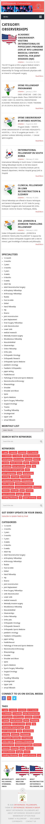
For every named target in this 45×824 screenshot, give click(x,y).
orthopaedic (25, 477)
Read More (39, 76)
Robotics (6, 491)
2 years (6, 264)
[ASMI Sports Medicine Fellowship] (22, 771)
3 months (7, 268)
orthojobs (15, 477)
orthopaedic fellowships (11, 480)
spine (22, 491)
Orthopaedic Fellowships (25, 805)
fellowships (7, 466)
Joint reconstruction (11, 316)
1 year (5, 452)
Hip (5, 310)
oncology (6, 477)
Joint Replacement (10, 320)
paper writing (9, 371)
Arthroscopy (18, 459)
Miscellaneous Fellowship (13, 339)
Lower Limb (8, 329)
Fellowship (34, 463)
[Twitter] (14, 698)
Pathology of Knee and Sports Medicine (18, 378)
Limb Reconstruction (11, 326)
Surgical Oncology (10, 404)
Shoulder (7, 388)
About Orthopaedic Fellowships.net (22, 810)
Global (6, 303)
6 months (22, 452)
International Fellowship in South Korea (30, 153)
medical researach (10, 332)
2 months (7, 261)
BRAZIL (37, 459)
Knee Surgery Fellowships (13, 323)
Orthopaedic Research (12, 358)
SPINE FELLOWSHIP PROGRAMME (28, 87)
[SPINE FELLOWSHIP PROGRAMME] (9, 89)
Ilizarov (6, 313)
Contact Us (31, 821)
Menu (5, 17)
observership (28, 473)
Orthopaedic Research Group (26, 808)
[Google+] (9, 698)
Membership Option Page (24, 816)
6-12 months (32, 452)
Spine (6, 394)
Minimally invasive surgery (13, 336)
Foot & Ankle (8, 300)
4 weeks (7, 274)
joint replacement (9, 473)
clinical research (16, 463)
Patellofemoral (9, 375)
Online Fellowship (10, 349)
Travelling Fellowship (11, 410)
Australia (28, 459)
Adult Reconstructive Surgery (14, 287)
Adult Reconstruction (31, 456)
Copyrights (17, 821)
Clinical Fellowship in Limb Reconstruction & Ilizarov (30, 190)
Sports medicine (8, 494)
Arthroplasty (7, 459)
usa (39, 498)
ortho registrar (8, 484)
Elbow (26, 463)
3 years (6, 271)
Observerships (9, 345)
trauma (27, 494)
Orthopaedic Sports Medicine (14, 362)
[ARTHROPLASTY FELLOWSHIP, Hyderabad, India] (8, 771)
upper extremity (30, 498)
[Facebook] (4, 698)
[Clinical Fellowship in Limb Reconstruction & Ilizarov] (9, 189)
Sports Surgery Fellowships (14, 401)
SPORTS (29, 491)
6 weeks (7, 281)
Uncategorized (9, 413)
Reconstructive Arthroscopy (14, 381)
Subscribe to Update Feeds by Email (15, 516)
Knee (19, 473)
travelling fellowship (10, 498)
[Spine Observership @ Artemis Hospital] (9, 122)
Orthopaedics (27, 480)
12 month (7, 258)
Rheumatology (9, 384)
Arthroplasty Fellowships (13, 290)
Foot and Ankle (18, 466)
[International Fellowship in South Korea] (9, 154)
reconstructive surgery (23, 487)
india (27, 470)
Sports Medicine (10, 397)
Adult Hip (7, 284)
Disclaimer (35, 819)
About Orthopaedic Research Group (24, 813)
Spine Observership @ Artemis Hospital (29, 119)
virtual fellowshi (9, 420)
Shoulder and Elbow (11, 391)
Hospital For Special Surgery (13, 470)
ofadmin (21, 62)
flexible (6, 297)
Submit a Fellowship (17, 819)
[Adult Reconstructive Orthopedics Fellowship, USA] (36, 771)
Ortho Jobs (8, 352)
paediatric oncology (11, 365)
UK (20, 498)
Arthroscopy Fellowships (13, 294)
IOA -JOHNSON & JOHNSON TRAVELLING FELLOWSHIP (30, 224)
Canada (5, 463)
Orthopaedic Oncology (12, 355)
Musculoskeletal (9, 342)
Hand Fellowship (10, 307)
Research (37, 487)
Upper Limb (8, 417)
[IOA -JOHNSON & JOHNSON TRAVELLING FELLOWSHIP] (9, 225)
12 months (17, 456)
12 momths (7, 456)
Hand (28, 466)
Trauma (6, 407)
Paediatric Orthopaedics (12, 368)
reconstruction (8, 487)
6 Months (7, 277)
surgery (19, 494)
